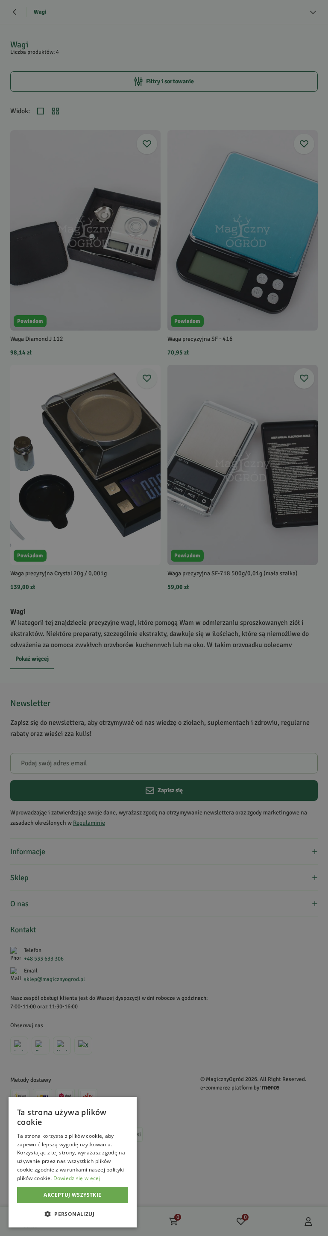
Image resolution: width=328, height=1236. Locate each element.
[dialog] (73, 1162)
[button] (72, 1214)
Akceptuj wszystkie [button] (72, 1194)
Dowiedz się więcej (76, 1178)
